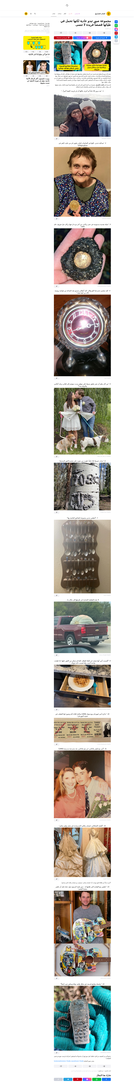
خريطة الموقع (28, 24)
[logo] (103, 13)
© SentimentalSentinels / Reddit (104, 286)
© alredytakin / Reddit (106, 138)
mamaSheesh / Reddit (77, 1061)
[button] (46, 51)
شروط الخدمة (35, 24)
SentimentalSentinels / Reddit (62, 1061)
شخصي (76, 13)
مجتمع (48, 85)
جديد (70, 13)
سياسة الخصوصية (41, 23)
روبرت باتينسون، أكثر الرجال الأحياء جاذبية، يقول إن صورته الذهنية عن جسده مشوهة (38, 81)
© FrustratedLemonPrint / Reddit (104, 709)
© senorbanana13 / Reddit (105, 820)
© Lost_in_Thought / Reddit (105, 655)
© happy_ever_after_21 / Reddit (104, 456)
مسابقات (47, 57)
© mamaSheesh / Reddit (105, 1052)
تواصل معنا (48, 23)
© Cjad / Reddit (107, 378)
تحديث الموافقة (47, 26)
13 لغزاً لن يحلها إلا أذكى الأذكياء (39, 54)
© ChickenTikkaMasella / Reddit (104, 744)
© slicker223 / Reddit (106, 218)
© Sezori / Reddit (107, 595)
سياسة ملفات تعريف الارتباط (44, 24)
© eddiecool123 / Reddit (106, 978)
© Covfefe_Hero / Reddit (105, 512)
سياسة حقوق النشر (32, 23)
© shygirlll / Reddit (107, 878)
